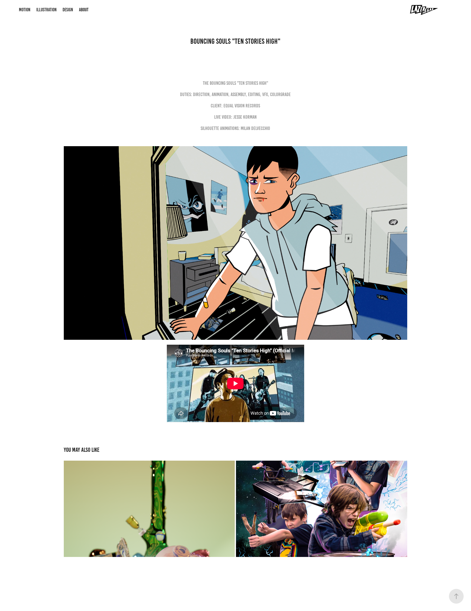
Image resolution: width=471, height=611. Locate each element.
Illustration (46, 9)
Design (68, 9)
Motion (24, 9)
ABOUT (84, 9)
